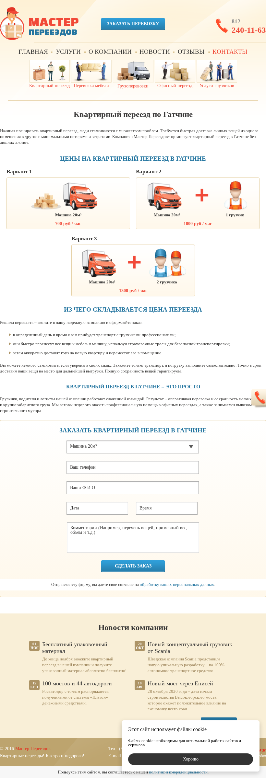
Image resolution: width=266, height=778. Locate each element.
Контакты (230, 51)
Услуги (68, 51)
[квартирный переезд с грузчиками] (39, 24)
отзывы (191, 51)
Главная (33, 51)
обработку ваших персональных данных (177, 584)
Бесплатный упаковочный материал (74, 647)
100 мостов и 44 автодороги (77, 683)
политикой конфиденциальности (178, 772)
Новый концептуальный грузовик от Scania (190, 647)
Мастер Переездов (33, 748)
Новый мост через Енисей (180, 683)
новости (154, 51)
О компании (110, 51)
